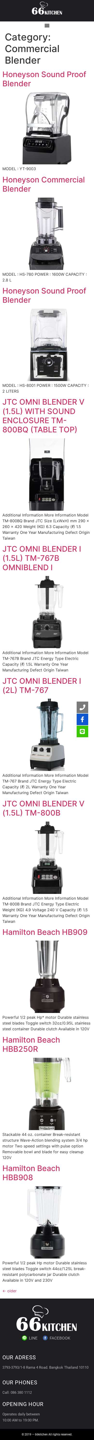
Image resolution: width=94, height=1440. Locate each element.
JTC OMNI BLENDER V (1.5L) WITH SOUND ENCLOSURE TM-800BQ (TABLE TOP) (43, 415)
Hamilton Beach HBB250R (31, 1044)
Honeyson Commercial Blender (43, 184)
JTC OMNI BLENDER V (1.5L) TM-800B (43, 808)
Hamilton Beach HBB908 (31, 1173)
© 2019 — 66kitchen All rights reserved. (47, 1434)
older (9, 1290)
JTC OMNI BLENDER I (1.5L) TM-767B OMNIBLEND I (41, 558)
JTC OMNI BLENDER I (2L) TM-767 (41, 685)
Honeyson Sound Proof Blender (44, 79)
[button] (47, 25)
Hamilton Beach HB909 (44, 932)
